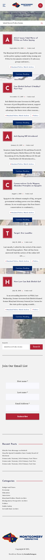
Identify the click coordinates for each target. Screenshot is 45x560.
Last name (22, 392)
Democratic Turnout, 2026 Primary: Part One (19, 464)
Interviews (6, 495)
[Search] (40, 5)
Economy (5, 490)
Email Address (22, 403)
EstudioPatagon (30, 554)
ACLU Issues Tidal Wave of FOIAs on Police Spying (26, 39)
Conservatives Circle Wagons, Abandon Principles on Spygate (28, 185)
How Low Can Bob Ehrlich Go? (27, 282)
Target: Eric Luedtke (23, 233)
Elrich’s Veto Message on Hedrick (14, 450)
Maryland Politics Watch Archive (22, 67)
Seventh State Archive (10, 509)
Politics (35, 115)
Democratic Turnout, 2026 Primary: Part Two (19, 461)
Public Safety (7, 506)
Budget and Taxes (8, 487)
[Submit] (42, 23)
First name (22, 381)
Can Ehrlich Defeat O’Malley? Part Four (27, 88)
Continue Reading (22, 74)
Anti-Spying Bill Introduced (26, 136)
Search (5, 343)
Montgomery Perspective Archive (14, 501)
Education (6, 493)
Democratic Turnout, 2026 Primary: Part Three (19, 458)
